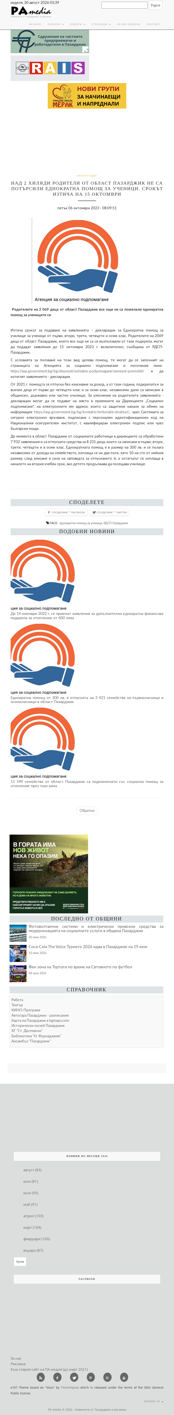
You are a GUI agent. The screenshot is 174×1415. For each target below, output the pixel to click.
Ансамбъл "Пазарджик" (31, 1041)
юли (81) (30, 1181)
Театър (17, 1005)
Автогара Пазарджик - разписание (40, 1015)
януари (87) (33, 1250)
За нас (16, 1358)
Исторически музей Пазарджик (38, 1026)
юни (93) (30, 1192)
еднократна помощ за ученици (81, 523)
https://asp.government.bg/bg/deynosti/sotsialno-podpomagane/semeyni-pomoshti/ (77, 371)
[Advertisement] (87, 140)
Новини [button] (55, 24)
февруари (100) (36, 1238)
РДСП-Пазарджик (116, 523)
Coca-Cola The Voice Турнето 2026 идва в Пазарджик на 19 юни (88, 947)
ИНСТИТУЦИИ (87, 176)
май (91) (30, 1204)
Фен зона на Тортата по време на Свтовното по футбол (80, 967)
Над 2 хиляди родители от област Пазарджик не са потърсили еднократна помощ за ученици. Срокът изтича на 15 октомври (87, 188)
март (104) (32, 1227)
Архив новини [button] (128, 24)
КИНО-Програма (25, 1010)
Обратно (87, 810)
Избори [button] (76, 24)
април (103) (33, 1215)
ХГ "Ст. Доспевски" (27, 1031)
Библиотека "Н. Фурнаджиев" (36, 1036)
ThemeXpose (70, 1387)
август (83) (32, 1169)
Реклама (18, 1363)
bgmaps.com (40, 1020)
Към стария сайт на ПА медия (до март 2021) (49, 1369)
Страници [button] (100, 24)
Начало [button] (35, 24)
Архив (20, 1261)
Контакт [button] (153, 24)
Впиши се (153, 1401)
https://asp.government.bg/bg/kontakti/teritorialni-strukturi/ (82, 412)
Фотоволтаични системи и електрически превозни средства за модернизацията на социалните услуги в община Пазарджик (96, 929)
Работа (17, 1000)
